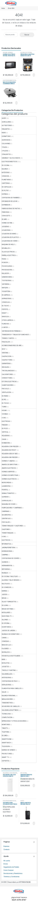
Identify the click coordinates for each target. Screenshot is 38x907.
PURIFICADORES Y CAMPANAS (12, 508)
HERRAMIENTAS (7, 565)
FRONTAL (5, 490)
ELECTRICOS (6, 540)
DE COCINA (28, 52)
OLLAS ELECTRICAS (8, 252)
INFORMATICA (6, 544)
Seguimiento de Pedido (11, 867)
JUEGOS (4, 594)
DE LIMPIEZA (6, 295)
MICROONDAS (6, 482)
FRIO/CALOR (6, 342)
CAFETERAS (6, 183)
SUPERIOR (5, 497)
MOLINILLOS (6, 248)
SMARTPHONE (6, 739)
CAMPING (5, 555)
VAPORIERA (5, 284)
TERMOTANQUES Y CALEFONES (12, 526)
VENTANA (5, 353)
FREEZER (5, 425)
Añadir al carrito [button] (15, 75)
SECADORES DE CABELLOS (11, 706)
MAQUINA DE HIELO (8, 244)
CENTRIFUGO (6, 518)
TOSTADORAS (6, 280)
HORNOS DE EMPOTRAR (10, 475)
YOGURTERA (6, 291)
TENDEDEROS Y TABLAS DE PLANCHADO (15, 334)
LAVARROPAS (6, 486)
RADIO (4, 132)
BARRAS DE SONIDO (8, 750)
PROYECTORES (7, 753)
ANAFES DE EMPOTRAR (9, 464)
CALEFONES (6, 529)
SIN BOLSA (5, 316)
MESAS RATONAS (7, 609)
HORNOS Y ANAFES (8, 461)
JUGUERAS (5, 226)
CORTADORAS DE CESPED (10, 558)
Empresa (6, 846)
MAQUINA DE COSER (8, 504)
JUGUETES (5, 666)
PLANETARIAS (6, 179)
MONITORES (6, 724)
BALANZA (5, 169)
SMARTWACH (6, 743)
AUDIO (4, 118)
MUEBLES (5, 573)
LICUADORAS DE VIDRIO (10, 241)
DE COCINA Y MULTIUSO (10, 576)
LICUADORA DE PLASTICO (10, 237)
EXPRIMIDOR (6, 205)
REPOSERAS (6, 569)
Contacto (7, 849)
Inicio (3, 8)
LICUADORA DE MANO (9, 234)
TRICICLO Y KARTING (9, 670)
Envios (6, 864)
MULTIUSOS (6, 584)
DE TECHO (5, 403)
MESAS (4, 598)
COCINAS (5, 414)
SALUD (4, 692)
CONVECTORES (7, 378)
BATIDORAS (6, 172)
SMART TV (5, 757)
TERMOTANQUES (7, 533)
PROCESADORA (7, 270)
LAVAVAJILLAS (6, 500)
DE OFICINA (5, 623)
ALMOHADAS (6, 140)
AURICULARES (6, 122)
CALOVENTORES (7, 374)
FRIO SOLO (5, 389)
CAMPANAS (5, 511)
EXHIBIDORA (6, 443)
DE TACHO (5, 306)
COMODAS (5, 641)
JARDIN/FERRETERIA (8, 547)
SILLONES (5, 620)
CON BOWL (5, 176)
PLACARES (5, 648)
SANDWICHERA (7, 277)
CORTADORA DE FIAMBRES (11, 198)
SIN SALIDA (5, 367)
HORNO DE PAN (7, 223)
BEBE (3, 659)
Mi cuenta (7, 861)
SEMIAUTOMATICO (8, 493)
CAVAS (4, 439)
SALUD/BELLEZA (7, 674)
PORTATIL (5, 309)
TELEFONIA (5, 732)
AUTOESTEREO (7, 125)
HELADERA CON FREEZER (10, 446)
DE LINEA (5, 735)
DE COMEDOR (6, 587)
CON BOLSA (6, 302)
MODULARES (6, 612)
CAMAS (4, 638)
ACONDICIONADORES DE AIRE (11, 345)
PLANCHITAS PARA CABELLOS (11, 688)
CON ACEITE (6, 216)
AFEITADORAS (6, 677)
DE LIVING (5, 605)
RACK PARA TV (7, 616)
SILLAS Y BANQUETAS (9, 601)
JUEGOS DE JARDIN (8, 630)
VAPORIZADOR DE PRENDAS (11, 331)
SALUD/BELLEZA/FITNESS (10, 710)
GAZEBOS (5, 562)
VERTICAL (5, 432)
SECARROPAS (6, 515)
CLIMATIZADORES (7, 385)
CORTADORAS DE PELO (9, 681)
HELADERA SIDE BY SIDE (10, 453)
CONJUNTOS (6, 154)
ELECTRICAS (6, 421)
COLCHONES (6, 143)
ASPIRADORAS (6, 298)
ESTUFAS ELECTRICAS (9, 381)
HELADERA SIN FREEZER (10, 457)
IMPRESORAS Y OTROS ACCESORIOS (14, 721)
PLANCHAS (5, 324)
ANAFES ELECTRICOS (9, 468)
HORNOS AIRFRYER (8, 472)
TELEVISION (6, 746)
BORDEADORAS (7, 551)
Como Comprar (8, 870)
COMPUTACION (7, 717)
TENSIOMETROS (7, 703)
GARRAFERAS (6, 363)
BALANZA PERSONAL (9, 695)
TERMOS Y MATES (8, 338)
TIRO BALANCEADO (8, 371)
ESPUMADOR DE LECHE (9, 201)
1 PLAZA (4, 147)
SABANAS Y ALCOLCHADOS (11, 158)
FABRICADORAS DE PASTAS (11, 208)
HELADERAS (6, 435)
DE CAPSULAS (6, 187)
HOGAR (5, 52)
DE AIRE (22, 52)
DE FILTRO (5, 190)
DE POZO (5, 428)
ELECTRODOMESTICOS (9, 80)
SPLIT (3, 349)
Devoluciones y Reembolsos (13, 873)
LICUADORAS (6, 230)
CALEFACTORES (7, 360)
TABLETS (5, 728)
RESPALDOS (6, 652)
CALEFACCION (6, 356)
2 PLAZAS (5, 151)
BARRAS (4, 591)
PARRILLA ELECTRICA (9, 255)
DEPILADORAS (6, 685)
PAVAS (4, 259)
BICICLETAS (5, 663)
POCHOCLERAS (7, 266)
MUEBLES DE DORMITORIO (10, 634)
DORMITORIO (6, 136)
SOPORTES (5, 761)
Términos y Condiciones (11, 876)
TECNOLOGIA (6, 714)
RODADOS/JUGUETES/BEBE (11, 656)
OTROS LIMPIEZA (7, 320)
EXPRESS (5, 194)
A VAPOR (5, 327)
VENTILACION (6, 392)
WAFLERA (5, 288)
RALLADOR (5, 273)
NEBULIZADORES (7, 699)
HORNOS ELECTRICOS (8, 53)
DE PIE (4, 399)
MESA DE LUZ (6, 645)
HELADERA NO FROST (9, 450)
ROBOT (4, 313)
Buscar (27, 35)
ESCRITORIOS (6, 627)
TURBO (4, 407)
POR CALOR (6, 522)
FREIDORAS (5, 212)
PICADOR (5, 262)
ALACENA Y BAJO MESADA (10, 580)
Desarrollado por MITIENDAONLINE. (19, 882)
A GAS (4, 418)
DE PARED (5, 396)
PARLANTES (6, 129)
